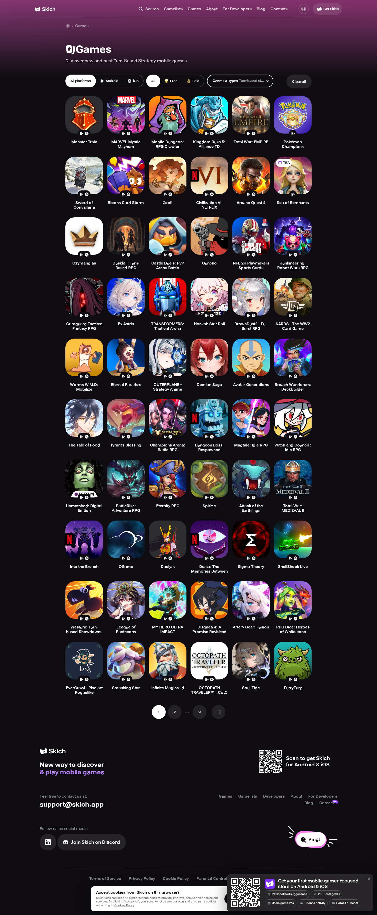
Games (194, 9)
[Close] (369, 879)
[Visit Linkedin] (48, 842)
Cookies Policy (124, 905)
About (211, 9)
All (153, 81)
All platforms (81, 81)
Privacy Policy (142, 878)
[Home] (45, 9)
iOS (135, 81)
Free (173, 81)
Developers (274, 796)
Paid (195, 81)
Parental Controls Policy (219, 878)
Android (112, 81)
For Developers (237, 9)
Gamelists (173, 9)
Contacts (279, 9)
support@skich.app (72, 804)
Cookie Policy (176, 878)
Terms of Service (105, 878)
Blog (261, 9)
